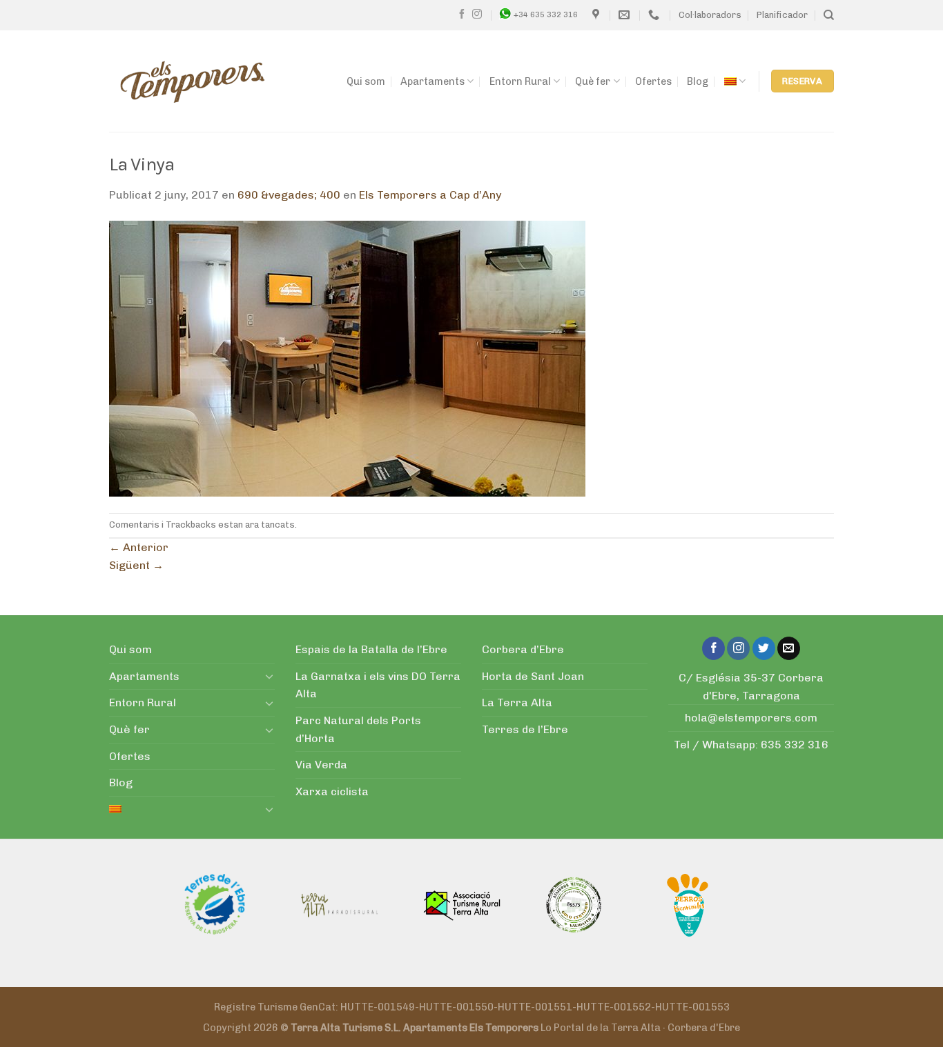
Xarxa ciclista (332, 791)
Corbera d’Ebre (523, 649)
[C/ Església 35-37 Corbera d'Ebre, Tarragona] (597, 15)
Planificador (782, 15)
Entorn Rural (520, 81)
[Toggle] (269, 676)
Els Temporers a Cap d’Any (430, 194)
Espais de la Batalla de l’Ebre (371, 649)
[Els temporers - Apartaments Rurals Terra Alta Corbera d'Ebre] (192, 81)
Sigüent (136, 565)
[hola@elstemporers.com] (626, 15)
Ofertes (653, 81)
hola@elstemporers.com (751, 717)
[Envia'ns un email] (788, 648)
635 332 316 (794, 744)
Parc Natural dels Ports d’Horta (358, 729)
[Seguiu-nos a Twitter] (763, 648)
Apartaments (432, 81)
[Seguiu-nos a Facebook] (462, 14)
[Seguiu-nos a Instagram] (477, 14)
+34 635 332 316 (546, 14)
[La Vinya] (347, 357)
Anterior (138, 547)
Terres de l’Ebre (525, 729)
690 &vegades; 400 (288, 194)
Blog (697, 81)
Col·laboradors (710, 15)
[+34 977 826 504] (655, 15)
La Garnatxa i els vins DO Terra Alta (377, 685)
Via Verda (321, 764)
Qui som (366, 81)
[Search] (829, 15)
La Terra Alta (517, 702)
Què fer (592, 81)
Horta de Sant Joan (533, 676)
